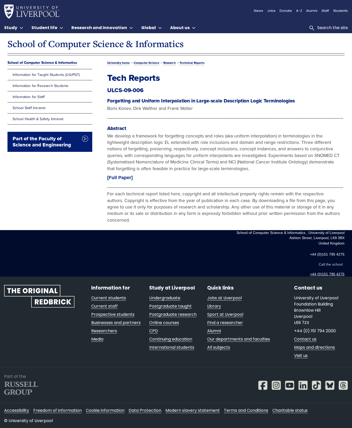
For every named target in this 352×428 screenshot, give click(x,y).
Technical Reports (192, 63)
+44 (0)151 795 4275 (327, 274)
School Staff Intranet (29, 107)
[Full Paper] (120, 177)
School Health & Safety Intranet (38, 118)
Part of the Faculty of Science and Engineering (42, 142)
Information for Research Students (41, 85)
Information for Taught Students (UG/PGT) (46, 74)
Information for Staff (29, 96)
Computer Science (146, 63)
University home (118, 63)
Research (169, 63)
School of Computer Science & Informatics (95, 44)
